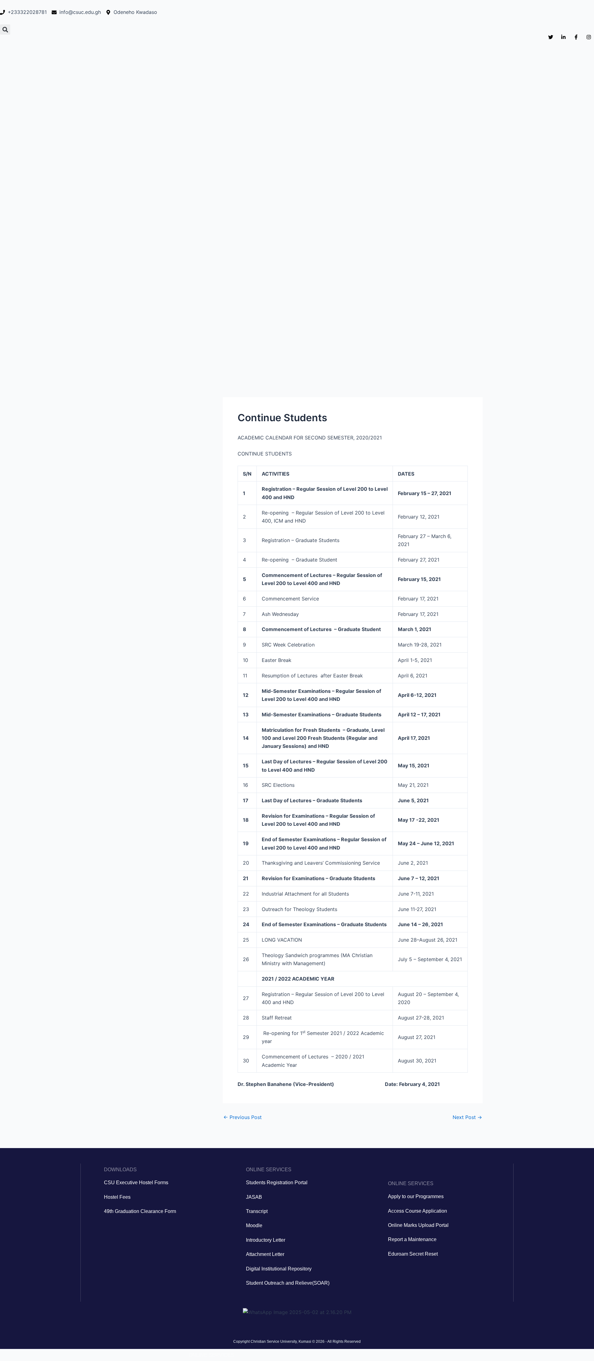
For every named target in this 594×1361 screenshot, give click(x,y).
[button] (5, 29)
